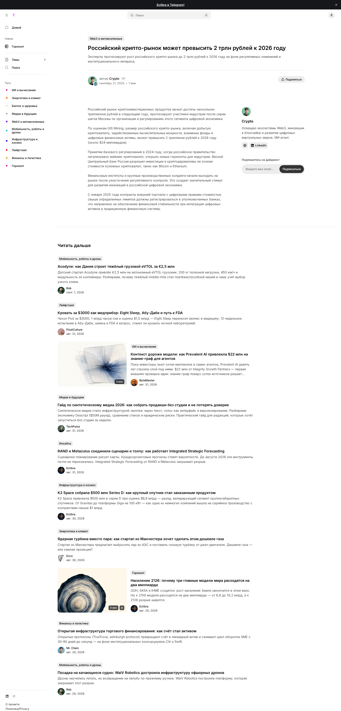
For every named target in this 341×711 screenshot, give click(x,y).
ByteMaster (147, 380)
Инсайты (65, 443)
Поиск (140, 15)
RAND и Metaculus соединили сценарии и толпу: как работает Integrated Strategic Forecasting (141, 451)
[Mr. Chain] (96, 84)
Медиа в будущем (71, 397)
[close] (336, 5)
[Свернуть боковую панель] (6, 15)
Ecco (69, 556)
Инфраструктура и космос (77, 485)
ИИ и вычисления (144, 346)
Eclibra (70, 468)
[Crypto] (92, 80)
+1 (123, 78)
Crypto (114, 78)
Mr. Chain (72, 648)
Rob (68, 288)
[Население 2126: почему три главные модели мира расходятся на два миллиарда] (92, 590)
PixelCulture (74, 329)
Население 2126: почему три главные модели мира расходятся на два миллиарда (190, 582)
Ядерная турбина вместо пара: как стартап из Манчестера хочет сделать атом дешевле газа (141, 539)
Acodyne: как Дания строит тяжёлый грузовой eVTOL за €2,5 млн (116, 266)
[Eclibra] (14, 15)
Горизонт (138, 572)
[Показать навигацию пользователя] (331, 15)
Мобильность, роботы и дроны (80, 258)
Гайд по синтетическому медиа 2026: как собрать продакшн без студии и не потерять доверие (143, 405)
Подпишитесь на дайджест (261, 159)
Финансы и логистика (73, 623)
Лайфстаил (66, 305)
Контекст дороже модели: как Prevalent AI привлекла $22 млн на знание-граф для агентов (189, 356)
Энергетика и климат (73, 531)
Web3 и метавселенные (106, 38)
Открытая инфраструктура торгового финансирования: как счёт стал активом (127, 631)
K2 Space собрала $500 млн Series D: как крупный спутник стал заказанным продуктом (136, 493)
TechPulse (73, 426)
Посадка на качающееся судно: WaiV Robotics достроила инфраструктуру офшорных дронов (141, 673)
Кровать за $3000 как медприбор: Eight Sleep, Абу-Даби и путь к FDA (120, 313)
